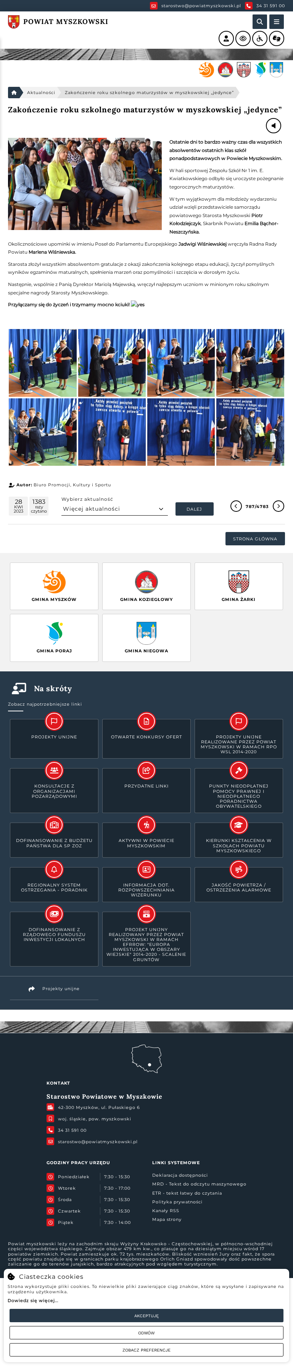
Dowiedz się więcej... (33, 1300)
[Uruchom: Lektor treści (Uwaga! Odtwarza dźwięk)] (226, 38)
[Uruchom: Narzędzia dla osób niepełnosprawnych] (259, 38)
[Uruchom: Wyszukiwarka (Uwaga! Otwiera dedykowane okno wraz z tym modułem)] (259, 21)
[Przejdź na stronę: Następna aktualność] (278, 506)
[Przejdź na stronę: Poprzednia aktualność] (236, 506)
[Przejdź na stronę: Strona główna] (13, 92)
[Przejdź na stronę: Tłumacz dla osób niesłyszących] (276, 38)
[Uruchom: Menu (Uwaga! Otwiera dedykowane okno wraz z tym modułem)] (276, 21)
